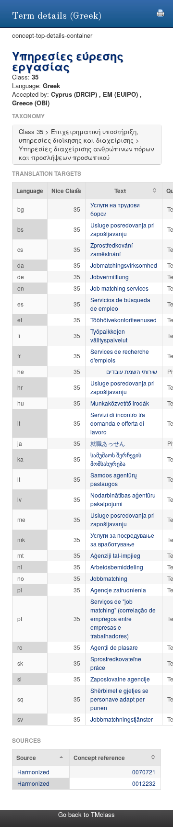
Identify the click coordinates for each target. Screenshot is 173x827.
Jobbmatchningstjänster (121, 719)
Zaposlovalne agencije (120, 679)
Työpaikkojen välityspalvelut (108, 335)
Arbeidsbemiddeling (116, 567)
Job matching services (119, 288)
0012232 (144, 783)
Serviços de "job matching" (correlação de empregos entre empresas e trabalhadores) (123, 618)
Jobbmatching (108, 578)
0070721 (144, 772)
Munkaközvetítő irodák (119, 403)
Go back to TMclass (86, 814)
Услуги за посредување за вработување (122, 539)
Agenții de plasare (114, 647)
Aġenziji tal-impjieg (115, 555)
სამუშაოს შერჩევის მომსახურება (115, 459)
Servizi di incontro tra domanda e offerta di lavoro (117, 423)
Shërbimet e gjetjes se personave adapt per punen (119, 699)
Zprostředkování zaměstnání (111, 249)
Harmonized (33, 772)
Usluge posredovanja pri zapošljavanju (122, 229)
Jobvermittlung (109, 276)
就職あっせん (107, 443)
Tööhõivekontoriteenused (123, 320)
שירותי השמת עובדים (131, 371)
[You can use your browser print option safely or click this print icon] (160, 11)
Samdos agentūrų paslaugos (113, 479)
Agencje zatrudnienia (118, 590)
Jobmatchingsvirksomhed (123, 265)
